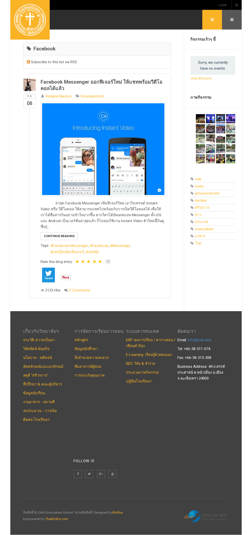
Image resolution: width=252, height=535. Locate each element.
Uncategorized (92, 96)
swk (198, 179)
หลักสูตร (81, 340)
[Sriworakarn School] (30, 20)
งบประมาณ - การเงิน (40, 411)
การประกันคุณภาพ (90, 375)
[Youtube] (112, 474)
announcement (207, 193)
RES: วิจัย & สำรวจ (140, 363)
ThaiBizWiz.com (56, 519)
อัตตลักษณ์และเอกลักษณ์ (43, 366)
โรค (198, 243)
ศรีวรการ (202, 207)
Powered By (206, 516)
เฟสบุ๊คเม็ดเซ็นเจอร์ (68, 252)
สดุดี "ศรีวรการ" (35, 375)
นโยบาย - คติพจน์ (37, 357)
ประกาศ (201, 222)
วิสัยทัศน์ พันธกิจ (36, 349)
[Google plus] (101, 474)
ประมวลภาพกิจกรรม (142, 372)
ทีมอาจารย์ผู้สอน (88, 366)
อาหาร (200, 236)
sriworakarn (204, 229)
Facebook (100, 246)
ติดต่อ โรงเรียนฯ (36, 419)
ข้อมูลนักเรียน (34, 393)
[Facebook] (78, 474)
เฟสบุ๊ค (93, 252)
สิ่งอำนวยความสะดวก (92, 357)
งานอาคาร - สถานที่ (39, 402)
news (199, 186)
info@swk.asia (199, 340)
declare (201, 200)
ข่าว (198, 215)
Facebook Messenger (70, 246)
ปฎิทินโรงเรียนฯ (138, 381)
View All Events (201, 78)
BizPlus (117, 512)
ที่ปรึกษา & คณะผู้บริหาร (42, 384)
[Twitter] (89, 474)
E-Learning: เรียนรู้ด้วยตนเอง (149, 354)
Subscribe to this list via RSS (54, 62)
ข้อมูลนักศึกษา (86, 349)
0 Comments (79, 290)
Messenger (121, 246)
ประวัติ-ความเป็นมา (39, 340)
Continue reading (59, 236)
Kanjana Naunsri (59, 96)
